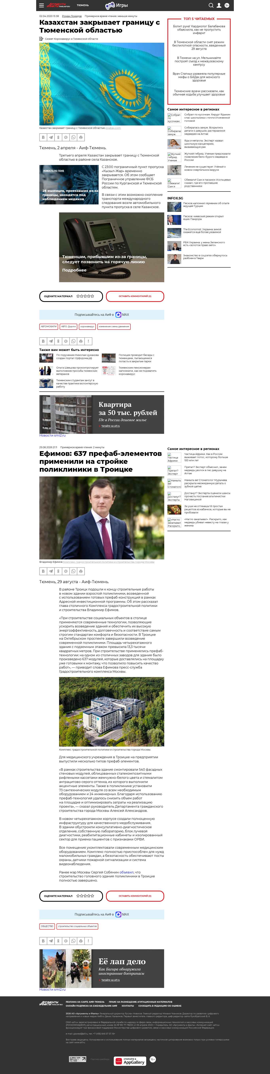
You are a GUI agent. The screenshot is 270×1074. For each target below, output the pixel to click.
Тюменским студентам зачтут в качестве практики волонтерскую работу (77, 383)
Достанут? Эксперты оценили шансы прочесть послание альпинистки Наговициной (207, 496)
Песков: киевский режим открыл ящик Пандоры (203, 218)
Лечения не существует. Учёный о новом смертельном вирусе (205, 168)
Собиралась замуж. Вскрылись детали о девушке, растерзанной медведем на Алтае (204, 130)
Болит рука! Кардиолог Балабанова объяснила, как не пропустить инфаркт (199, 30)
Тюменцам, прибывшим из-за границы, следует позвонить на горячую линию (104, 259)
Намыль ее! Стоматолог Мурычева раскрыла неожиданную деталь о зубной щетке (205, 483)
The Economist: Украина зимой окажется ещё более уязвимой (202, 231)
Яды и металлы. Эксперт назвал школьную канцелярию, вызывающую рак (203, 143)
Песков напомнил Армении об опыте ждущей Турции (206, 204)
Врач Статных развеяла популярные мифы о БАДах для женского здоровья (199, 77)
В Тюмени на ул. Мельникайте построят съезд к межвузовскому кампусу (199, 61)
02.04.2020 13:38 (49, 16)
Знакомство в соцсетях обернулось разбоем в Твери (205, 257)
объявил (127, 872)
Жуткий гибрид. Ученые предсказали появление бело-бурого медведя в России (207, 156)
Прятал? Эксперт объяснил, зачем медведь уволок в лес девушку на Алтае (205, 470)
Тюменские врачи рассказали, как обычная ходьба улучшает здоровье (199, 93)
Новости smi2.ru (52, 435)
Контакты (128, 1006)
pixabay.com (113, 127)
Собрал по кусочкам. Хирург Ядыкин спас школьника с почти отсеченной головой (207, 117)
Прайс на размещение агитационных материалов (140, 1002)
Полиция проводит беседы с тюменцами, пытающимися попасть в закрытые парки (136, 358)
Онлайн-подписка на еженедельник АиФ (91, 1006)
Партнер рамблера (100, 1059)
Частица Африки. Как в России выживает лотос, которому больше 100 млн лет (206, 457)
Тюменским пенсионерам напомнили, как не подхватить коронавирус (138, 370)
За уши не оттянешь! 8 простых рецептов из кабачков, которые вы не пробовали (207, 509)
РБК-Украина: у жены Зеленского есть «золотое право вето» (204, 244)
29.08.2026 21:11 (48, 447)
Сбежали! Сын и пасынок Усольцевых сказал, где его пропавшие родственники (207, 183)
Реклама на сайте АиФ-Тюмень (85, 1002)
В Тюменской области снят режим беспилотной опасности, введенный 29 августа (199, 46)
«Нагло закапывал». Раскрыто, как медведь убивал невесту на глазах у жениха (206, 522)
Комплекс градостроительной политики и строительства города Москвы (108, 561)
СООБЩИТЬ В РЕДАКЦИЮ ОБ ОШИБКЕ (159, 1006)
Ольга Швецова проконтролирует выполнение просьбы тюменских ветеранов (77, 370)
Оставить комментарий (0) (135, 296)
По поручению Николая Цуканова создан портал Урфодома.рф (77, 357)
